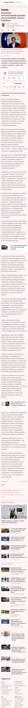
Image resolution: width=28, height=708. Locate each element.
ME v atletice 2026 (5, 705)
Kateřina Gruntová (15, 615)
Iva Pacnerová (19, 573)
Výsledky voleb (4, 688)
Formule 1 (3, 707)
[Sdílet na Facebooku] (2, 485)
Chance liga (4, 699)
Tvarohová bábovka (19, 705)
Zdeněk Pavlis (18, 626)
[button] (14, 40)
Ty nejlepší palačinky (19, 699)
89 (15, 30)
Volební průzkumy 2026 (6, 686)
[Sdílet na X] (5, 485)
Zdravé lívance (18, 703)
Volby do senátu (5, 692)
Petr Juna (17, 583)
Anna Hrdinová (19, 594)
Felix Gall (17, 692)
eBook (4, 30)
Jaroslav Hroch (19, 604)
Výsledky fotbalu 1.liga (6, 701)
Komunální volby (5, 694)
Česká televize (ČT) (17, 490)
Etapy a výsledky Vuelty (20, 686)
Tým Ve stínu (15, 574)
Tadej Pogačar (18, 690)
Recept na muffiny (19, 701)
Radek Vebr (14, 606)
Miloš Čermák (12, 24)
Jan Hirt (16, 688)
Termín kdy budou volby (6, 690)
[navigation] (2, 2)
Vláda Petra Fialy (19, 494)
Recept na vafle (18, 707)
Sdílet (10, 30)
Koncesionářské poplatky (7, 494)
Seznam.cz (19, 2)
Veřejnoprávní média (6, 492)
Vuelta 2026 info (18, 684)
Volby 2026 (3, 684)
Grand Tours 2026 (19, 694)
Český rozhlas (16, 492)
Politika (3, 496)
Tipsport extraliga (5, 703)
